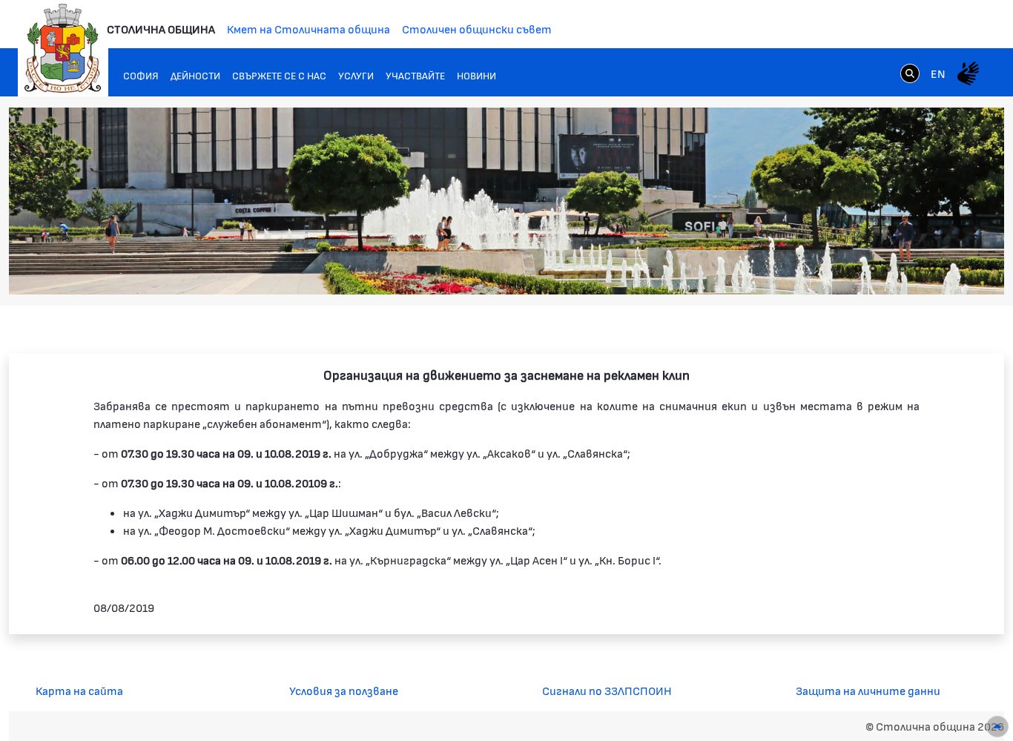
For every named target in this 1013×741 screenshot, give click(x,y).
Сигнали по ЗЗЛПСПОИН (607, 690)
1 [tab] (858, 268)
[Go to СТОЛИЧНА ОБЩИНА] (63, 48)
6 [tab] (932, 268)
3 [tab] (887, 268)
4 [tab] (902, 268)
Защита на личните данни (868, 690)
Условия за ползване (343, 690)
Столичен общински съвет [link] (477, 29)
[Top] (997, 726)
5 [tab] (917, 268)
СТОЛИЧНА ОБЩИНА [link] (161, 29)
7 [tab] (947, 268)
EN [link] (938, 73)
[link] (910, 72)
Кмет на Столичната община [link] (308, 29)
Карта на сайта (79, 690)
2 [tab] (873, 268)
